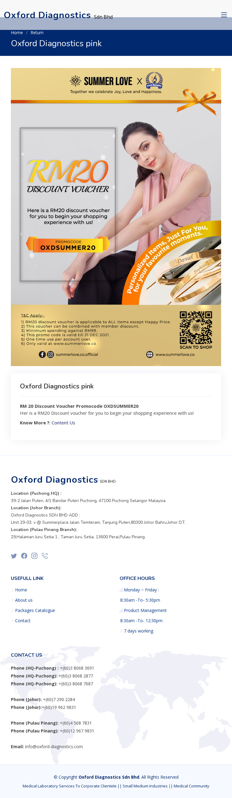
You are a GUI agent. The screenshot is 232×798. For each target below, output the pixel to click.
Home (17, 32)
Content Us (63, 423)
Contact (23, 621)
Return (37, 32)
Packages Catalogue (35, 610)
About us (24, 600)
